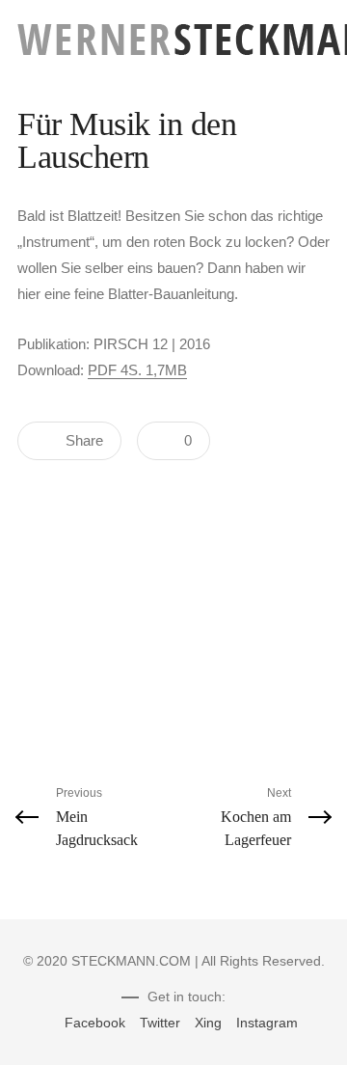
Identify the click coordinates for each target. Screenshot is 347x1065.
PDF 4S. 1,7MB (137, 370)
